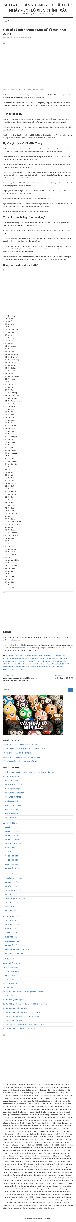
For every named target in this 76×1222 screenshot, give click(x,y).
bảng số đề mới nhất (35, 656)
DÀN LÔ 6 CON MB (11, 860)
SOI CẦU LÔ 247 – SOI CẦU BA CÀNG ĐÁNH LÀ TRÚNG (22, 757)
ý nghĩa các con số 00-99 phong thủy (50, 667)
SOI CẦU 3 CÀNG (9, 996)
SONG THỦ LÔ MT (11, 911)
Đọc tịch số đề (9, 658)
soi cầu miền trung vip (10, 874)
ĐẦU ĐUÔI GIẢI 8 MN (12, 941)
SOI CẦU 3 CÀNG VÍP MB (13, 785)
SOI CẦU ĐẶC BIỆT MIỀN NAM (15, 945)
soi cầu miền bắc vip (10, 823)
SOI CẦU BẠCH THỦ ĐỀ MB (14, 793)
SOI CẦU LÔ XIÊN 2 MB (13, 844)
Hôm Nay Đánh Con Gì (11, 967)
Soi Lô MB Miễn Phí (10, 983)
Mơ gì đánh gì (40, 658)
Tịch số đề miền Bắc (26, 664)
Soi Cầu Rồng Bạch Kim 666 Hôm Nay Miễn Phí (19, 1028)
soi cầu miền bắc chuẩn (11, 776)
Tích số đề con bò (43, 661)
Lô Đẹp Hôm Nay (9, 975)
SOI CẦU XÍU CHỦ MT (12, 882)
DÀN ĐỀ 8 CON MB (11, 835)
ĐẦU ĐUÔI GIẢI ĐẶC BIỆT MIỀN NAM (17, 949)
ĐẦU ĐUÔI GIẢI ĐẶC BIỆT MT (15, 898)
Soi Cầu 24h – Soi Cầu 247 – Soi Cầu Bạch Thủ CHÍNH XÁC (23, 992)
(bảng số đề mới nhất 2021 (16, 656)
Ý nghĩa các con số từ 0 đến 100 (15, 669)
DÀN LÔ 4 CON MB (11, 856)
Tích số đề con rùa (10, 664)
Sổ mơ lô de (22, 661)
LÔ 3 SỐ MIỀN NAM (11, 933)
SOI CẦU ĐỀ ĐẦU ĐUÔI (12, 817)
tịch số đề (31, 661)
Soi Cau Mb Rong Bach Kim (12, 1020)
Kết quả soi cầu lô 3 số (13, 890)
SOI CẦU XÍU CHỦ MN (12, 925)
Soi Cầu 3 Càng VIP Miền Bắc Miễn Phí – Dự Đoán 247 (22, 1012)
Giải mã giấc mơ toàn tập (25, 658)
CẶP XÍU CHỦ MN (11, 929)
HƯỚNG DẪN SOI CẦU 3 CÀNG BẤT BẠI (17, 753)
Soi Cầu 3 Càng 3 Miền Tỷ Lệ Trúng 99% (17, 1000)
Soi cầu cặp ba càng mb (13, 789)
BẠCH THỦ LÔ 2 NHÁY (12, 781)
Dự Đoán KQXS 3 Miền (11, 971)
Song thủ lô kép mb (11, 813)
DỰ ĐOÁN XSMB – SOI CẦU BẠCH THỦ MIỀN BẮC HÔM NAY (24, 749)
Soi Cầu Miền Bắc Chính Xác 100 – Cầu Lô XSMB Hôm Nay (23, 1024)
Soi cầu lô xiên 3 (10, 848)
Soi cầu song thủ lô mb (13, 805)
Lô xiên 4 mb (9, 852)
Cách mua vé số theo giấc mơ (54, 656)
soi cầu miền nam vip (10, 916)
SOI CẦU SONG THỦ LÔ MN (14, 953)
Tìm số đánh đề (9, 667)
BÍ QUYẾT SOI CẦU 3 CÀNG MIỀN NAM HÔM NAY (20, 761)
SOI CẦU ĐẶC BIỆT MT (12, 894)
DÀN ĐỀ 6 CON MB (11, 831)
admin (18, 38)
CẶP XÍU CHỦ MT (11, 886)
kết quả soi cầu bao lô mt (13, 878)
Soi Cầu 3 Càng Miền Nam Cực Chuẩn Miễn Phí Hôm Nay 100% (25, 1004)
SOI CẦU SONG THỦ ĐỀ (13, 797)
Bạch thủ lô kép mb (11, 809)
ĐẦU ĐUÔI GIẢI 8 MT (12, 907)
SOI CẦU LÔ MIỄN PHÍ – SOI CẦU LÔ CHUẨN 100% (20, 745)
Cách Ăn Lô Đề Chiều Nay (12, 963)
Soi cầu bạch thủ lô (11, 801)
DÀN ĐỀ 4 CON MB (11, 827)
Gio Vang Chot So (9, 988)
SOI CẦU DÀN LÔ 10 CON (13, 868)
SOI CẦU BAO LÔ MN (12, 921)
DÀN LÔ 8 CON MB (11, 864)
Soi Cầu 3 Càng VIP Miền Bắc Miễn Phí (16, 1008)
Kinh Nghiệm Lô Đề (29, 38)
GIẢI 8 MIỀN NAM (11, 937)
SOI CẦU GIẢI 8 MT (11, 903)
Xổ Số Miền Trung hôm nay (26, 667)
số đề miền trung (10, 661)
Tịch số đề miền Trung (43, 664)
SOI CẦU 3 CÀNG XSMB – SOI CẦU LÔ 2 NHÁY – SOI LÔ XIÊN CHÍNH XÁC (38, 7)
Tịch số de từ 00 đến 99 (61, 664)
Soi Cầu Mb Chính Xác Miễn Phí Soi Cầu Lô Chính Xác (21, 1016)
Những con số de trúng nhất (57, 658)
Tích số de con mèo (59, 661)
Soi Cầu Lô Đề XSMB (10, 979)
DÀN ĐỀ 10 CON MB (12, 839)
